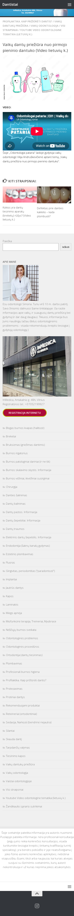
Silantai (10, 730)
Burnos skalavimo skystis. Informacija (28, 470)
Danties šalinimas (16, 495)
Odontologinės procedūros (22, 646)
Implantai (11, 579)
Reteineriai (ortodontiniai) (21, 714)
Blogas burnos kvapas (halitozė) (25, 428)
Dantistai (10, 4)
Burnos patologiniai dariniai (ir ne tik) (28, 461)
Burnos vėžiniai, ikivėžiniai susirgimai (27, 478)
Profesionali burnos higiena (23, 672)
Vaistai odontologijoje (19, 781)
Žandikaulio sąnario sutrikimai (24, 806)
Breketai (11, 436)
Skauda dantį (14, 739)
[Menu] (69, 4)
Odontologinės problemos (22, 638)
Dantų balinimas (16, 503)
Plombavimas (14, 663)
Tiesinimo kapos (16, 756)
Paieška (7, 241)
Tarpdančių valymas (18, 747)
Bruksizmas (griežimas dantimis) (25, 444)
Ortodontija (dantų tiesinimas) (24, 655)
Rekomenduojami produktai (23, 705)
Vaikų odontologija (44, 25)
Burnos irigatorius (17, 453)
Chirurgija (11, 487)
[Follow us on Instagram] (37, 905)
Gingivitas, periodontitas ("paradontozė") (30, 571)
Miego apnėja (14, 613)
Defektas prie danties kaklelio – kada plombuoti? (50, 212)
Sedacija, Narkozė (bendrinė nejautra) (29, 722)
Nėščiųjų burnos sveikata (21, 629)
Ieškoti (65, 247)
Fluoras (10, 562)
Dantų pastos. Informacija (21, 512)
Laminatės (12, 604)
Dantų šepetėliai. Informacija (23, 520)
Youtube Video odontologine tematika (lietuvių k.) (36, 798)
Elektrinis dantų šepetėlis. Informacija (28, 537)
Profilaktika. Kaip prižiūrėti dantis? (27, 21)
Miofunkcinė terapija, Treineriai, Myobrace (31, 621)
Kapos (9, 596)
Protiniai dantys (15, 697)
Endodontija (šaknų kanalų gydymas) (28, 545)
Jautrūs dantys (15, 587)
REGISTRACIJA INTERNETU (25, 412)
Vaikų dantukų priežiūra (20, 764)
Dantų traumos (15, 529)
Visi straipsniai (14, 789)
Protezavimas (14, 688)
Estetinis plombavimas (19, 554)
